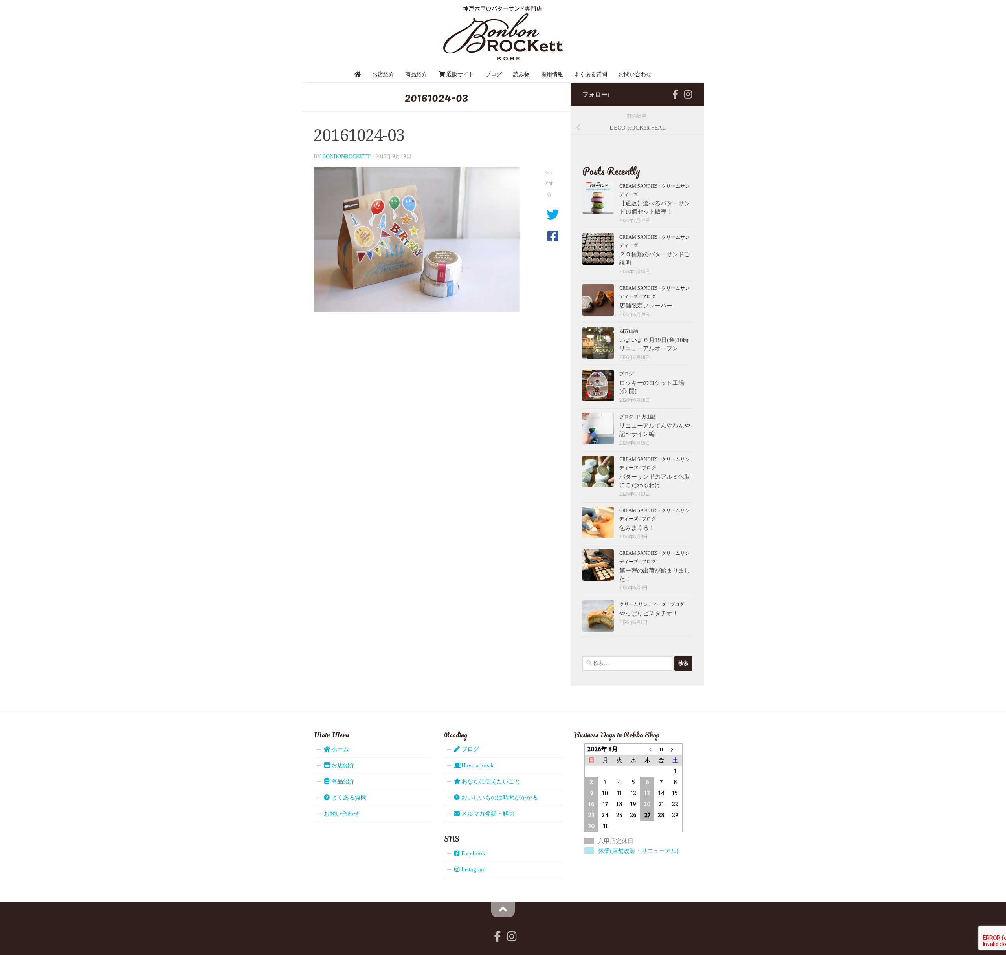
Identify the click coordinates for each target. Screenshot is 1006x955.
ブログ (493, 74)
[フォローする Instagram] (687, 94)
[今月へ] (661, 749)
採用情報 (552, 74)
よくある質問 (590, 74)
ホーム (339, 749)
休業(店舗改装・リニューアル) (638, 850)
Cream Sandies (638, 186)
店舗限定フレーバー (645, 305)
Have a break (477, 765)
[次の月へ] (675, 749)
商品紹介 (416, 74)
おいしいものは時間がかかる (499, 797)
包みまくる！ (637, 528)
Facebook (472, 853)
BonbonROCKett (346, 156)
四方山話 (628, 331)
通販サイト (459, 74)
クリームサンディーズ (642, 604)
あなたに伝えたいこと (490, 781)
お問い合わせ (635, 74)
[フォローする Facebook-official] (675, 94)
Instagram (473, 869)
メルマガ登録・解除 (487, 813)
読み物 (521, 74)
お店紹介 (383, 74)
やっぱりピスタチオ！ (648, 613)
